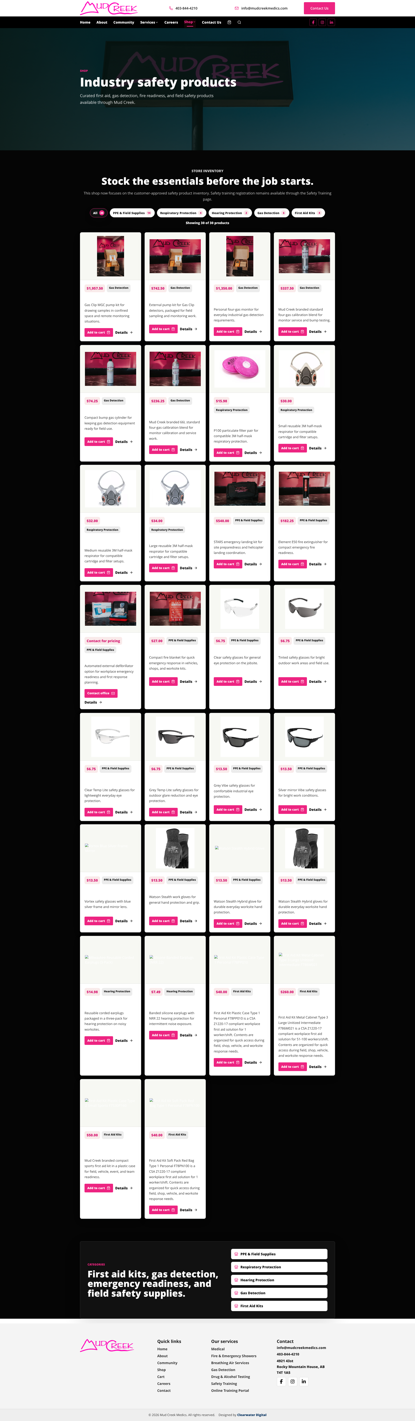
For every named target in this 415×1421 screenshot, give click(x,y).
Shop (188, 21)
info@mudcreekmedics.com (264, 8)
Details (121, 332)
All (98, 213)
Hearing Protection (229, 213)
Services (147, 22)
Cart (160, 1376)
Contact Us (319, 8)
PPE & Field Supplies (131, 213)
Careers (171, 22)
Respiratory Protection (180, 213)
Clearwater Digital (252, 1415)
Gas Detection (270, 213)
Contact (164, 1390)
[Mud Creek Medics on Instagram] (322, 22)
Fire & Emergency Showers (233, 1356)
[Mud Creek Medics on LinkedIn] (331, 22)
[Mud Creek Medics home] (109, 8)
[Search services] (239, 22)
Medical (218, 1349)
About (101, 22)
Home (85, 22)
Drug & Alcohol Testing (230, 1376)
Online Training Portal (230, 1390)
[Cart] (229, 22)
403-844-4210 (187, 8)
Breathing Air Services (230, 1362)
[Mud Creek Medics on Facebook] (313, 22)
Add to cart (96, 332)
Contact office (98, 693)
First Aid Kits (307, 213)
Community (123, 22)
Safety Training (224, 1383)
